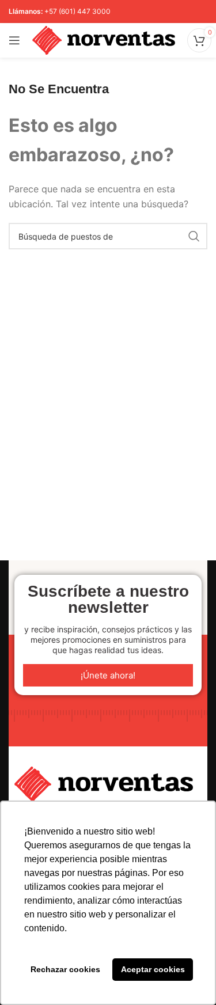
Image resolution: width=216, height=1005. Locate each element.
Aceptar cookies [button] (153, 969)
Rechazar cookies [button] (65, 969)
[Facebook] (84, 734)
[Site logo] (104, 39)
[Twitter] (157, 734)
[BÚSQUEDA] (194, 236)
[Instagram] (108, 734)
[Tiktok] (132, 734)
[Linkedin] (60, 734)
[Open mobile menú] (14, 40)
